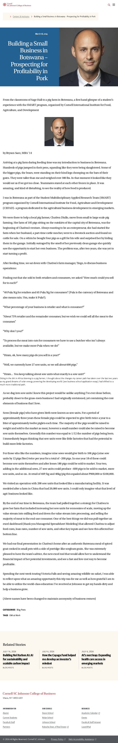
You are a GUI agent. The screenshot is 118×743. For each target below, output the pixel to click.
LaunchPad (86, 726)
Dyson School (47, 713)
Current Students (10, 717)
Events (84, 717)
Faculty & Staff (9, 722)
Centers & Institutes (21, 16)
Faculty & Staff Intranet (91, 722)
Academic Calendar (90, 713)
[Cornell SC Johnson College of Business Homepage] (59, 694)
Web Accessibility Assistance (81, 739)
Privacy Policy (57, 739)
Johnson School (48, 722)
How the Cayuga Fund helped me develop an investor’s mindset (59, 659)
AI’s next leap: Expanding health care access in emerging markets (96, 659)
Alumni (6, 713)
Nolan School (47, 717)
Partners (6, 726)
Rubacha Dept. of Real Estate (54, 726)
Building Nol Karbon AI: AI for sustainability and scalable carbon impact (18, 659)
